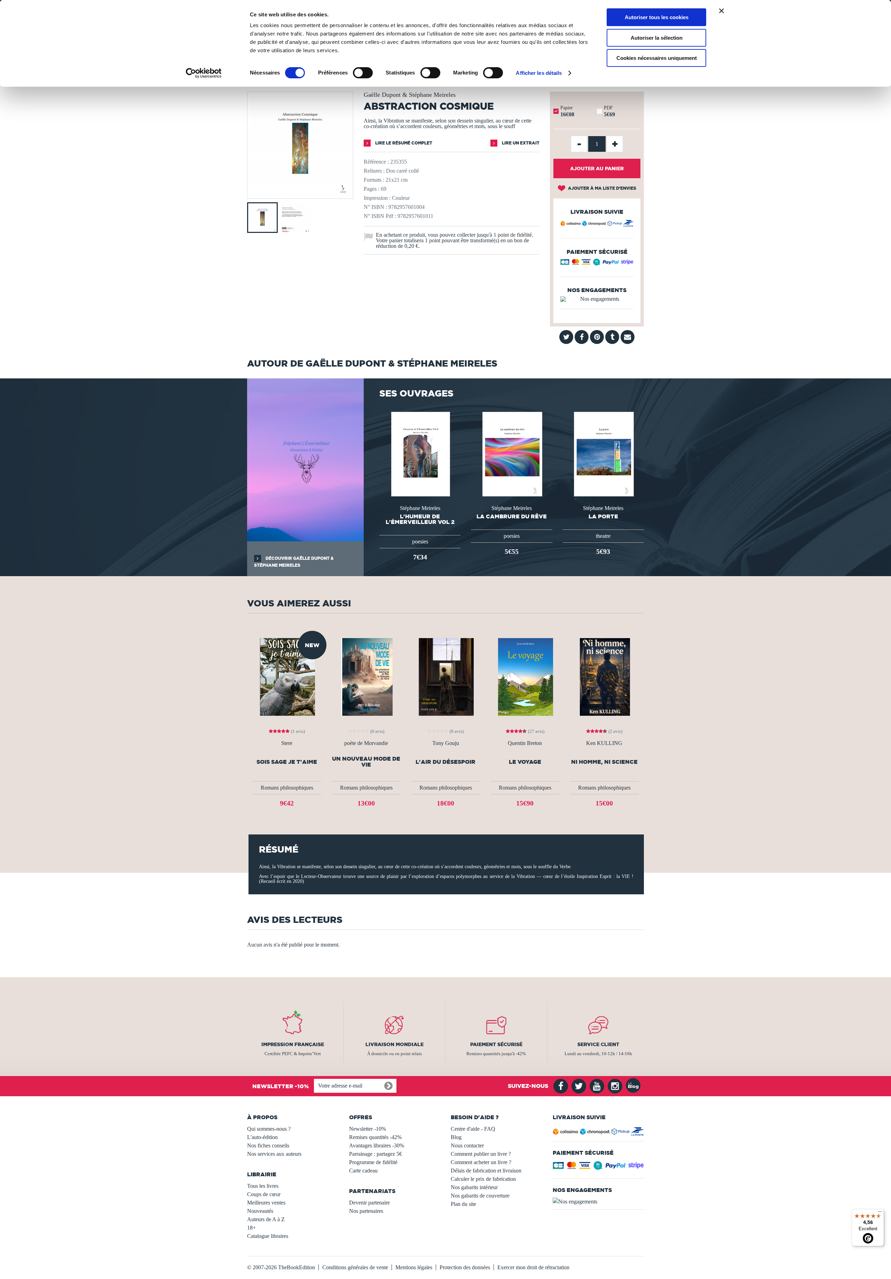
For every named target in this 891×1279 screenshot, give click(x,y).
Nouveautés (260, 1211)
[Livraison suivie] (596, 224)
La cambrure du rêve (511, 516)
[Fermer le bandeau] (721, 10)
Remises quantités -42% (375, 1137)
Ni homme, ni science (604, 762)
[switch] (363, 72)
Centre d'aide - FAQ (473, 1129)
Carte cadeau (363, 1171)
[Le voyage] (524, 676)
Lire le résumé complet (403, 143)
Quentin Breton (525, 743)
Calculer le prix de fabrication (483, 1179)
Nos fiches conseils (268, 1145)
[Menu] (880, 1213)
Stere (286, 743)
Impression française (292, 1044)
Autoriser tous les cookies (656, 17)
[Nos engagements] (596, 299)
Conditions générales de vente (355, 1267)
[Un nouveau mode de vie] (366, 676)
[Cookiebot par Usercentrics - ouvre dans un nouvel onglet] (203, 73)
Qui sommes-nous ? (269, 1129)
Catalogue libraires (267, 1236)
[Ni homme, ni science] (604, 676)
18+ (251, 1228)
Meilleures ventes (266, 1203)
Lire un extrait (520, 143)
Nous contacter (467, 1145)
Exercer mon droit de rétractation (533, 1267)
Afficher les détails (539, 73)
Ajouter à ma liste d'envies (601, 188)
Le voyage (525, 762)
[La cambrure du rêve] (511, 453)
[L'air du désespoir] (445, 676)
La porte (603, 516)
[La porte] (603, 453)
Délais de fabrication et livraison (486, 1171)
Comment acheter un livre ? (481, 1162)
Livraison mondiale (394, 1044)
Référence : (376, 162)
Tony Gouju (445, 743)
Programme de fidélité (373, 1162)
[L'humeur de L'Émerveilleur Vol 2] (420, 453)
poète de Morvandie (366, 743)
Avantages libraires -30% (376, 1145)
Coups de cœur (264, 1194)
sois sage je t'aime (287, 762)
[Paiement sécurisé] (596, 263)
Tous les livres (262, 1186)
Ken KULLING (604, 743)
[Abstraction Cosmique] (300, 194)
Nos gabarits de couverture (480, 1196)
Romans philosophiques (287, 788)
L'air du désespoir (445, 762)
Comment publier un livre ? (481, 1154)
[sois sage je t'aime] (286, 676)
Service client (598, 1044)
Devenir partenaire (369, 1203)
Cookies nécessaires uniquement (656, 58)
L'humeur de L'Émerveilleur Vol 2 (420, 519)
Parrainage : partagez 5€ (375, 1154)
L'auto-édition (262, 1137)
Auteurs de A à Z (266, 1219)
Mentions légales (413, 1267)
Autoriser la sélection (657, 38)
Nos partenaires (366, 1211)
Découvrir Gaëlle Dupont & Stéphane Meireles (293, 561)
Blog (456, 1137)
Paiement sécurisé (496, 1044)
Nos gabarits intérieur (474, 1187)
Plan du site (463, 1204)
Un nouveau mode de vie (366, 762)
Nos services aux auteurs (274, 1154)
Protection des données (465, 1267)
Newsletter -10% (367, 1129)
